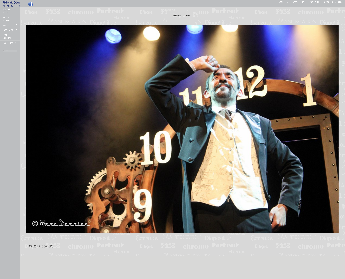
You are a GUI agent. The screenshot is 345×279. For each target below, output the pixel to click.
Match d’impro (7, 19)
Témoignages (9, 43)
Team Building (7, 36)
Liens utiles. (315, 2)
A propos (328, 2)
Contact (339, 2)
